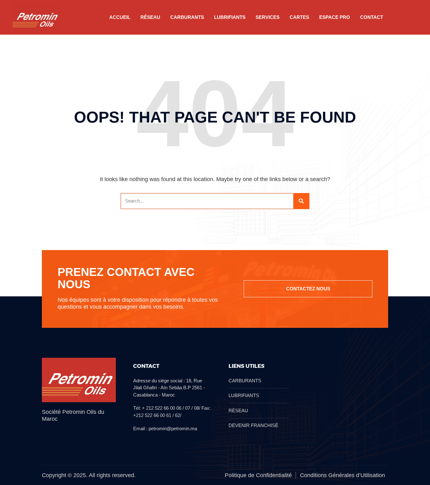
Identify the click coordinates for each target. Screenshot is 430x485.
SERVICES (268, 17)
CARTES (299, 17)
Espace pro (334, 17)
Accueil (119, 17)
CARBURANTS (187, 17)
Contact (371, 17)
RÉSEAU (150, 17)
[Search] (301, 201)
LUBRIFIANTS (230, 17)
